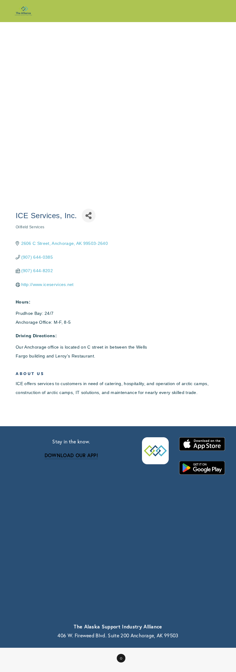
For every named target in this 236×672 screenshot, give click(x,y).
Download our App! (71, 455)
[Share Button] (89, 215)
